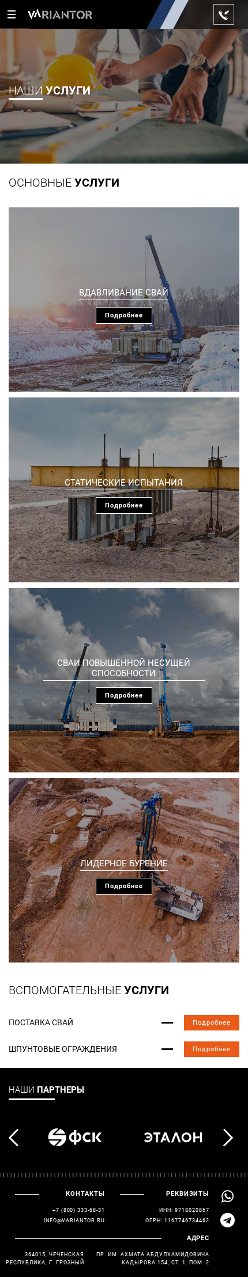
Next (231, 1137)
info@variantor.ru (74, 1220)
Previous (17, 1137)
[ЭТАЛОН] (173, 1137)
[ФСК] (75, 1137)
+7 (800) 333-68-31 (78, 1210)
